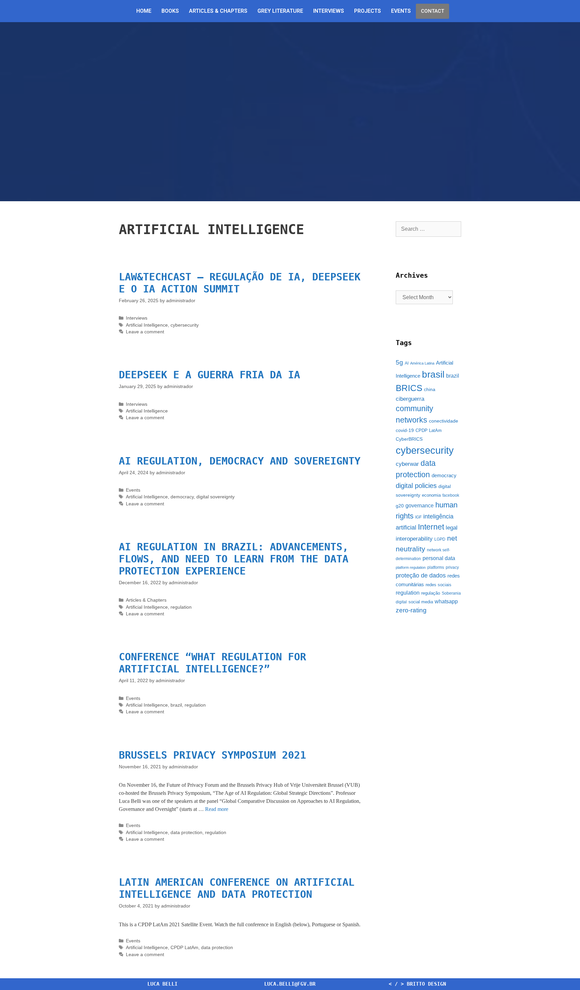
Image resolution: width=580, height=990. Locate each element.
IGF (418, 517)
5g (399, 362)
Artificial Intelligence (147, 325)
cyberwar (407, 464)
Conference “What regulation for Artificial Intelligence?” (212, 663)
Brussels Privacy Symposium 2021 (212, 755)
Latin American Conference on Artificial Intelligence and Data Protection (236, 888)
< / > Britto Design (417, 984)
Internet (431, 527)
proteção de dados (421, 575)
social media (420, 601)
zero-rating (411, 610)
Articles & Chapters (218, 11)
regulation (181, 607)
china (429, 389)
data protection (186, 832)
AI (406, 363)
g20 (400, 505)
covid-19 (405, 430)
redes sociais (438, 584)
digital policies (416, 485)
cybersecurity (185, 325)
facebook (450, 495)
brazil (176, 705)
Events (401, 11)
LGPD (439, 539)
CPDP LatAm (184, 947)
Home (143, 11)
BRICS (409, 388)
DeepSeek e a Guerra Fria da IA (209, 375)
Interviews (328, 11)
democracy (182, 496)
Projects (367, 11)
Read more (216, 809)
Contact (432, 11)
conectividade (443, 421)
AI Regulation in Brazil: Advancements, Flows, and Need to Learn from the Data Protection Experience (233, 559)
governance (419, 505)
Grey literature (280, 11)
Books (170, 11)
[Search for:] (428, 229)
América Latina (422, 363)
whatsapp (446, 601)
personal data (439, 558)
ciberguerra (410, 399)
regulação (430, 593)
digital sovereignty (215, 496)
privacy (452, 567)
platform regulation (411, 567)
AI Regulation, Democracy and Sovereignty (239, 461)
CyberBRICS (409, 439)
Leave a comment (145, 331)
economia (431, 495)
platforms (435, 567)
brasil (433, 374)
